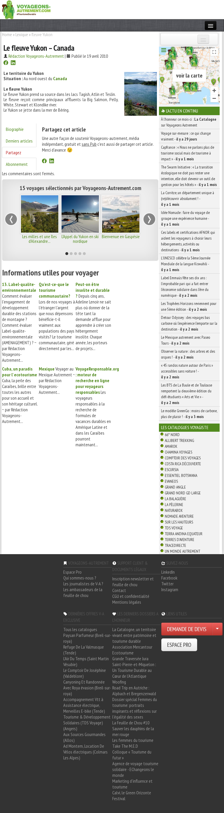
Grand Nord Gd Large (183, 493)
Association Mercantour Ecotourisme (132, 650)
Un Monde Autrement (182, 551)
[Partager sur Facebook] (6, 63)
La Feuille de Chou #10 (130, 723)
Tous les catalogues (80, 629)
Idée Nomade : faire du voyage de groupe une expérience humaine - (185, 218)
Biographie (15, 129)
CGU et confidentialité (130, 596)
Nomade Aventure (179, 516)
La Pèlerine (174, 504)
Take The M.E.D (125, 746)
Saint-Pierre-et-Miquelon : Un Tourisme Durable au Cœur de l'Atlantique (134, 670)
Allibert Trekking (179, 440)
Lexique (21, 34)
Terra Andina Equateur (183, 533)
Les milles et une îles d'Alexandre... (39, 238)
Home (7, 34)
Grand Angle (175, 487)
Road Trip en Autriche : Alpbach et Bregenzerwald (134, 690)
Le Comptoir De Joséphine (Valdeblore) (84, 673)
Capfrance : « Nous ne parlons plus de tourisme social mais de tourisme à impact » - (187, 153)
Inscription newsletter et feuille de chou (133, 581)
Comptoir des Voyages (183, 458)
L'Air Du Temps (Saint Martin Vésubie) (86, 661)
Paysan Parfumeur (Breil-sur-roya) (87, 638)
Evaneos (171, 481)
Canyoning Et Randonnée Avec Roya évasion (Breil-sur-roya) (87, 687)
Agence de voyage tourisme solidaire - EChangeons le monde (135, 769)
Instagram (169, 589)
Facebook (169, 578)
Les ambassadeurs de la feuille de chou (82, 592)
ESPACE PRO (179, 645)
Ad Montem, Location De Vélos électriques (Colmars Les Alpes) (85, 752)
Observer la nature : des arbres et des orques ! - (188, 354)
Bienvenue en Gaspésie (121, 236)
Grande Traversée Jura (130, 658)
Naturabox (174, 510)
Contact (119, 590)
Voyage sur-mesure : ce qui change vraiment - (186, 136)
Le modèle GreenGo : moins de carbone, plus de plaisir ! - (189, 413)
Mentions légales (126, 602)
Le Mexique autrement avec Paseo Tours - (185, 340)
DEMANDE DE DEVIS (186, 629)
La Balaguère (175, 498)
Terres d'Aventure (179, 539)
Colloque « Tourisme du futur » (131, 755)
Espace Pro (72, 572)
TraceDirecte (175, 545)
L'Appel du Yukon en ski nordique (80, 238)
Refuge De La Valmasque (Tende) (83, 650)
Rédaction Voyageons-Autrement (36, 56)
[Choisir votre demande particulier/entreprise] (217, 629)
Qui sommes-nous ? (79, 578)
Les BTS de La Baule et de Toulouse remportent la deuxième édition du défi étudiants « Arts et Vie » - (186, 393)
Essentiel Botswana (181, 475)
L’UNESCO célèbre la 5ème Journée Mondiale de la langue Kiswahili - (185, 263)
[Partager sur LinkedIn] (13, 63)
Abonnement (17, 164)
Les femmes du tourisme (132, 740)
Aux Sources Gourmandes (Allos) (84, 737)
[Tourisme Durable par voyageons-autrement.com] (26, 9)
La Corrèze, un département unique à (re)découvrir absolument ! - (187, 198)
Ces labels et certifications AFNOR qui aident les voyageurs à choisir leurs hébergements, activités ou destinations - (188, 241)
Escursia (171, 469)
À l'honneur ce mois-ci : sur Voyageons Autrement (188, 122)
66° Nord (172, 434)
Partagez (13, 152)
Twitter (167, 584)
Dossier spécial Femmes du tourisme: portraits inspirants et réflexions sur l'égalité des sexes (134, 708)
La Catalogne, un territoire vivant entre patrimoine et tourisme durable (134, 635)
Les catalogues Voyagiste (185, 427)
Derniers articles (19, 141)
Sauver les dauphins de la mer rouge (133, 731)
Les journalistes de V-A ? (83, 584)
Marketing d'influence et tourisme (132, 784)
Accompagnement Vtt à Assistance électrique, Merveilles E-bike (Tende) (84, 705)
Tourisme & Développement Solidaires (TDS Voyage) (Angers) (87, 722)
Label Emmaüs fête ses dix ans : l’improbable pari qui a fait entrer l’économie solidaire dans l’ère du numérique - (185, 286)
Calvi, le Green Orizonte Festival (131, 795)
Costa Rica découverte (183, 463)
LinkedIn (168, 572)
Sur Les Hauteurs (179, 522)
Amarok (171, 446)
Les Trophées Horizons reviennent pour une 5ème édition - (188, 306)
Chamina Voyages (178, 452)
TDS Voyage (174, 528)
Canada (60, 78)
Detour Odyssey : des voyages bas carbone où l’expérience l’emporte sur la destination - (189, 323)
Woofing (119, 682)
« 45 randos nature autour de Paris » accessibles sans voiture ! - (187, 371)
